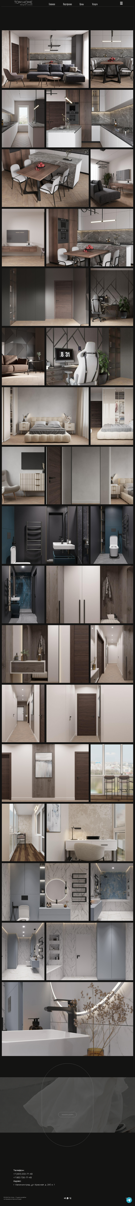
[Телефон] (70, 1198)
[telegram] (65, 1198)
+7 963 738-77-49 (22, 1177)
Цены (82, 4)
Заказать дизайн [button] (67, 1114)
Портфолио (67, 4)
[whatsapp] (67, 1198)
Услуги (95, 4)
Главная (52, 4)
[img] (23, 3)
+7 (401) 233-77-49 (23, 1173)
